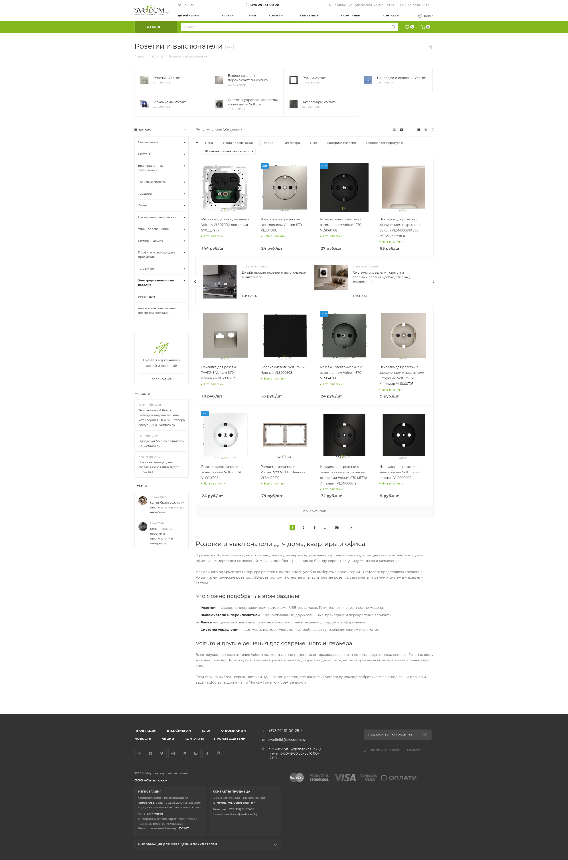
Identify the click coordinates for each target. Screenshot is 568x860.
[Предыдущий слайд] (195, 281)
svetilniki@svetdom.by (287, 739)
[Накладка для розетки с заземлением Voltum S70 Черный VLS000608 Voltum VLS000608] (403, 435)
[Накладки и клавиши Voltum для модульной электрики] (368, 80)
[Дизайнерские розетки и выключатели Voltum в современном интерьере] (220, 282)
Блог (206, 730)
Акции (168, 738)
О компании (233, 730)
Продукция (145, 730)
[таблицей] (432, 129)
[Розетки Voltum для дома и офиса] (144, 80)
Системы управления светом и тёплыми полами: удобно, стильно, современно (381, 277)
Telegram (184, 753)
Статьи (140, 486)
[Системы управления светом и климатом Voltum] (219, 104)
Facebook (150, 753)
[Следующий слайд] (433, 281)
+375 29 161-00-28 (264, 5)
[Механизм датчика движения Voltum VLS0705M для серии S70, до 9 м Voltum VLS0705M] (225, 187)
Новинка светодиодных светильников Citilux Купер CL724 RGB (158, 467)
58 (337, 528)
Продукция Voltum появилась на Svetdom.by (160, 443)
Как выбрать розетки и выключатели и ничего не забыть (167, 507)
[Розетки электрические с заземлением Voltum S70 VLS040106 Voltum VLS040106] (344, 335)
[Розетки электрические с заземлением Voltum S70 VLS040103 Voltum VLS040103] (285, 187)
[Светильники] (151, 10)
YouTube (196, 753)
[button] (546, 697)
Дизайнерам (179, 730)
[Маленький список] (395, 129)
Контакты (194, 738)
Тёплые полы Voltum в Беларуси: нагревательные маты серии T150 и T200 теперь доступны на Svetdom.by (161, 417)
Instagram (173, 753)
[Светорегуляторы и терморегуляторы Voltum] (331, 277)
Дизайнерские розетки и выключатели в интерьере (161, 536)
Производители (230, 738)
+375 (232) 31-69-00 (240, 809)
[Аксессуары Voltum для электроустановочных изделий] (293, 104)
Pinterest (218, 753)
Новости (142, 393)
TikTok (207, 753)
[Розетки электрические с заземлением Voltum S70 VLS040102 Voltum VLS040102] (225, 435)
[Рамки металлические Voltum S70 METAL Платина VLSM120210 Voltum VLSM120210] (285, 435)
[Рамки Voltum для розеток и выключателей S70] (293, 80)
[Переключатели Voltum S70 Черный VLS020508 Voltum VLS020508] (285, 335)
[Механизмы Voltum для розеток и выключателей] (144, 104)
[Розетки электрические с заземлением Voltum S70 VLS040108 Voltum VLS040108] (344, 187)
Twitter (162, 753)
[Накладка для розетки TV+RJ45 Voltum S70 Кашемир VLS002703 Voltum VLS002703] (225, 335)
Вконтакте (139, 753)
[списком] (425, 129)
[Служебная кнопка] (351, 527)
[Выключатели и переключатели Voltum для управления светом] (219, 80)
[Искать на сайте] (393, 27)
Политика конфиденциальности (396, 750)
